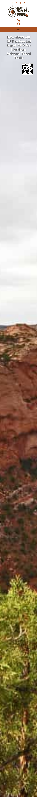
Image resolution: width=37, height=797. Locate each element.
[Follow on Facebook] (12, 2)
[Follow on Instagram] (20, 2)
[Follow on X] (16, 2)
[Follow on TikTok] (24, 2)
